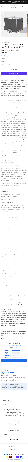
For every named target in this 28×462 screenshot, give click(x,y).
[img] (4, 370)
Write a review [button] (14, 361)
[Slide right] (17, 39)
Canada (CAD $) (13, 449)
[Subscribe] (23, 434)
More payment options (14, 77)
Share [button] (4, 338)
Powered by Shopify (18, 459)
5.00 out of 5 (18, 345)
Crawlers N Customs (12, 459)
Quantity (3, 61)
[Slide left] (10, 39)
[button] (1, 6)
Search (4, 404)
